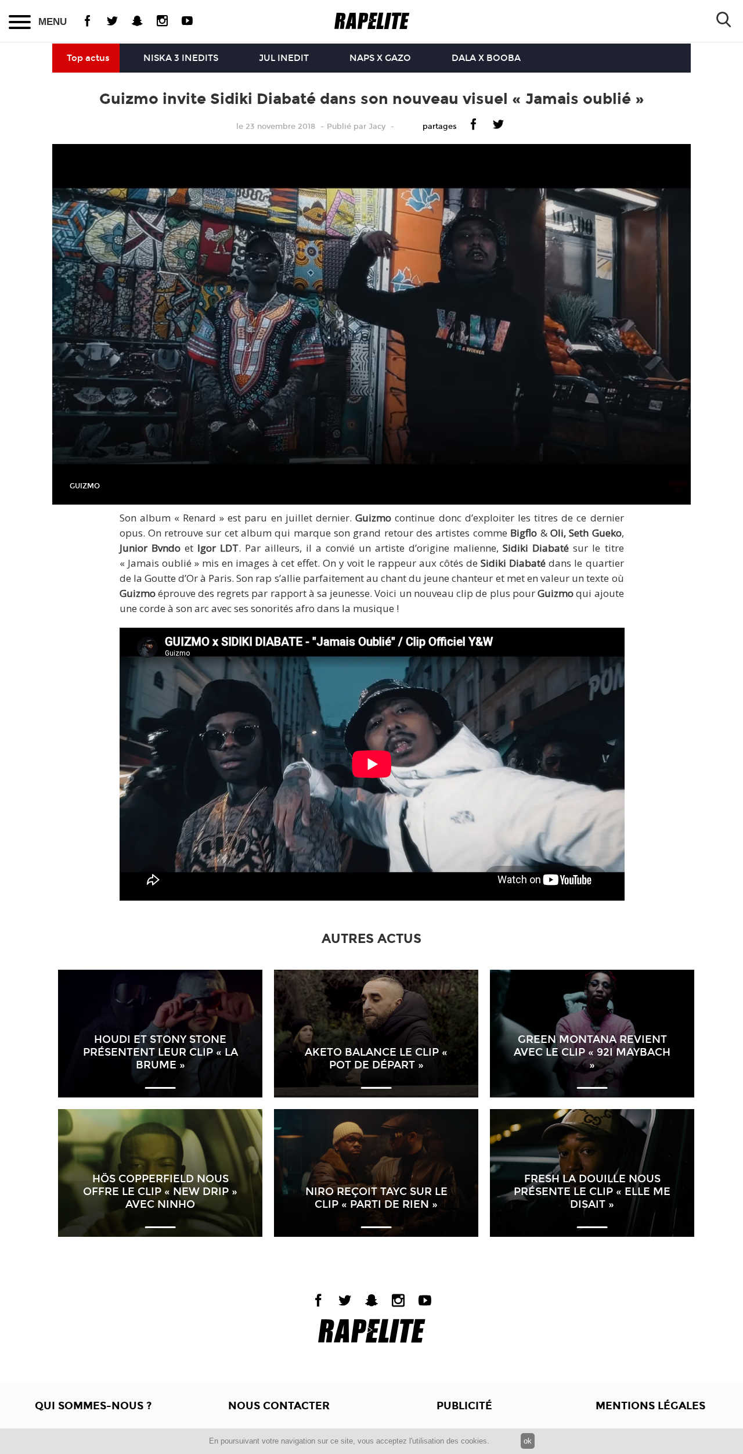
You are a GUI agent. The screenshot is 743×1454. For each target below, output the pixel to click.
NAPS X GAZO (380, 58)
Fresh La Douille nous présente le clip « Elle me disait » (592, 1191)
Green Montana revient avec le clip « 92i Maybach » (592, 1052)
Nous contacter (279, 1405)
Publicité (464, 1405)
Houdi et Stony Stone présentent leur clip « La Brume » (160, 1052)
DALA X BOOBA (486, 58)
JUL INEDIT (284, 58)
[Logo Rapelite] (371, 21)
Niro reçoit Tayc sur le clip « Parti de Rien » (376, 1198)
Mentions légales (650, 1405)
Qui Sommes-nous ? (93, 1405)
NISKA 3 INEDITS (180, 58)
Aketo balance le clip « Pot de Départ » (376, 1058)
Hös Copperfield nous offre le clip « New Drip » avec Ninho (160, 1191)
